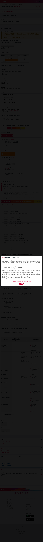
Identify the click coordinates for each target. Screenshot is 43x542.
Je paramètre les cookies (27, 281)
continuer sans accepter (16, 281)
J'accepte (21, 283)
